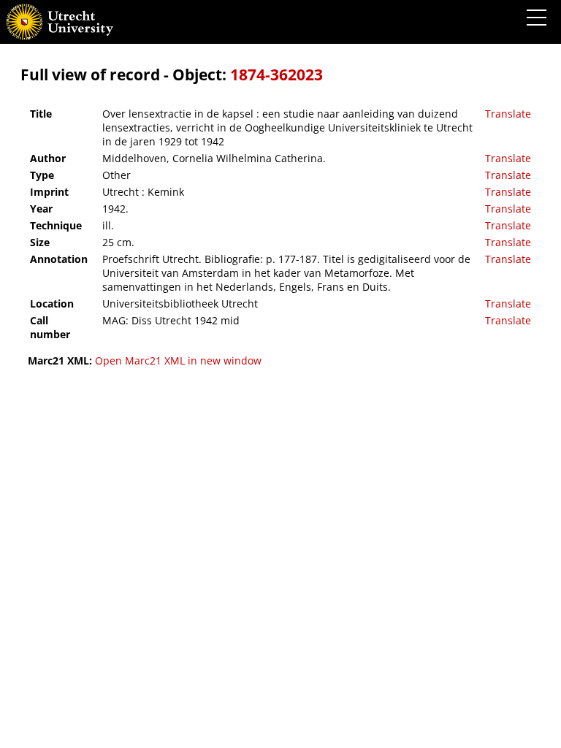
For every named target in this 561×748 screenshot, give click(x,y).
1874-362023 (276, 74)
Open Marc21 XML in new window (178, 360)
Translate (508, 114)
